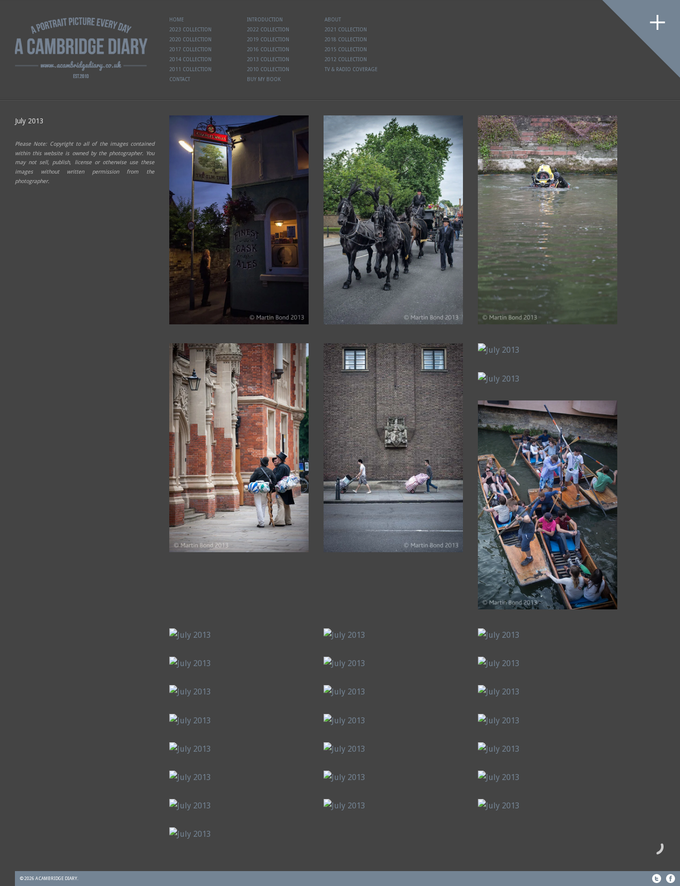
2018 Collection (346, 39)
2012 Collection (346, 59)
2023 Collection (190, 29)
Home (176, 19)
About (333, 19)
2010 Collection (268, 69)
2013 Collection (268, 59)
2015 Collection (346, 49)
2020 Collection (190, 39)
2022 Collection (268, 29)
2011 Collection (190, 69)
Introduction (265, 19)
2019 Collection (268, 39)
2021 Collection (346, 29)
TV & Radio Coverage (351, 69)
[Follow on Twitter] (656, 878)
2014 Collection (190, 59)
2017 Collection (190, 49)
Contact (179, 79)
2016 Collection (268, 49)
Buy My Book (264, 79)
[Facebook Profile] (670, 878)
